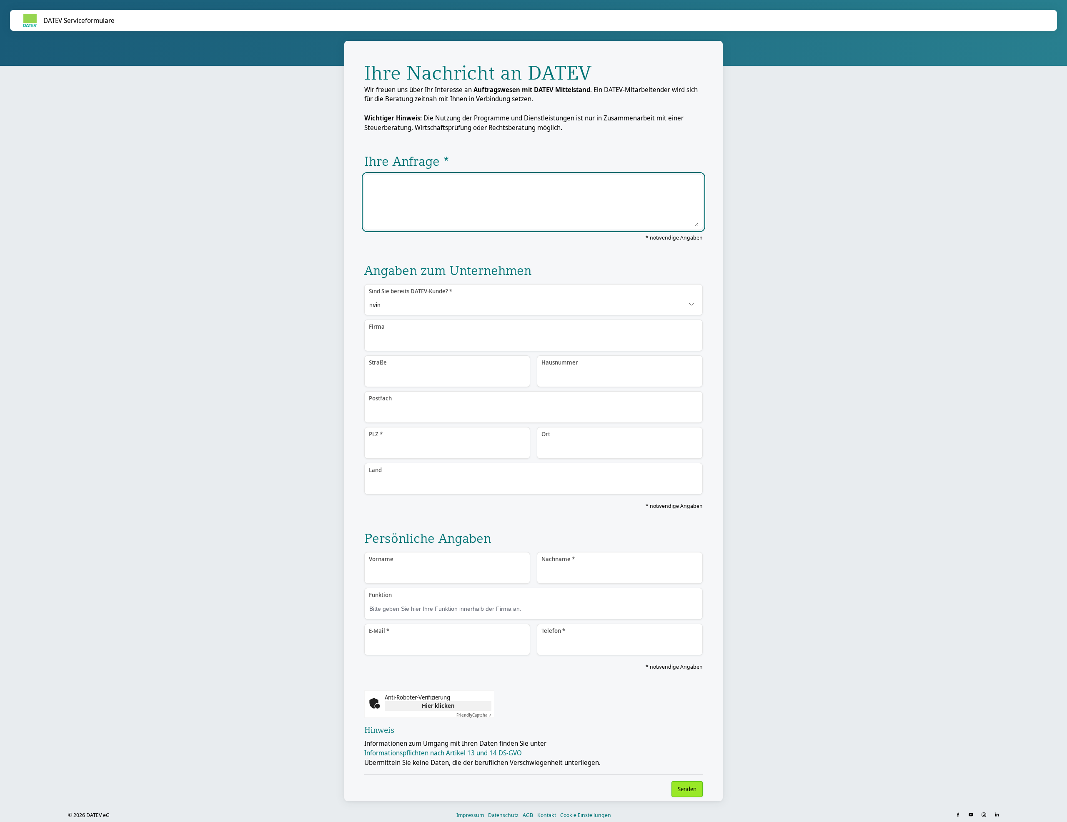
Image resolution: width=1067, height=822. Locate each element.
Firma (377, 326)
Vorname (381, 559)
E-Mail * (379, 631)
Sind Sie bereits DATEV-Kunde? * (410, 291)
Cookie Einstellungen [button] (585, 815)
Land (375, 470)
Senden (687, 789)
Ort (545, 434)
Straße (378, 362)
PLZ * (376, 434)
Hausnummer (559, 362)
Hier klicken (438, 706)
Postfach (380, 398)
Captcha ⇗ (473, 715)
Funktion (380, 595)
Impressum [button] (470, 815)
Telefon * (553, 631)
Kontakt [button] (546, 815)
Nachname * (558, 559)
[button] (958, 815)
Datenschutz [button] (503, 815)
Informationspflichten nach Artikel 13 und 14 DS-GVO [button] (443, 752)
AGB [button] (528, 815)
